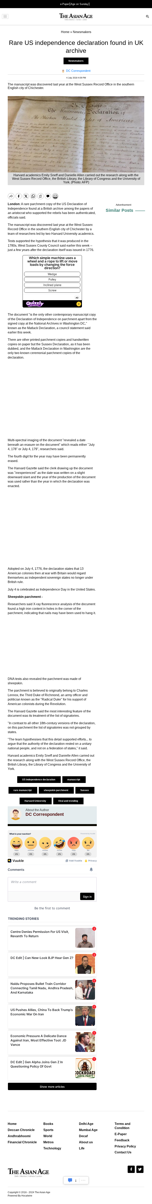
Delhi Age (86, 1123)
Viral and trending (68, 801)
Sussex (84, 790)
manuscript (74, 779)
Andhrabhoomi (19, 1136)
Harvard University (36, 801)
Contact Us (123, 1152)
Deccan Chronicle (21, 1130)
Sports (48, 1130)
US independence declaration (39, 779)
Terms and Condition (122, 1126)
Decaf (83, 1136)
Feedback (122, 1140)
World (47, 1136)
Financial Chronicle (22, 1142)
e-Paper (64, 4)
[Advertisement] (52, 399)
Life (82, 1148)
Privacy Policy (125, 1146)
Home (12, 1123)
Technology (52, 1148)
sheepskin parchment (56, 790)
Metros (48, 1142)
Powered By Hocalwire (20, 1195)
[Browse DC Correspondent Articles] (16, 814)
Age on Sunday (79, 4)
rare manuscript (22, 790)
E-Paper (121, 1134)
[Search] (147, 17)
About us (86, 1142)
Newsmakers (76, 61)
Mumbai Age (88, 1130)
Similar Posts (119, 210)
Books (48, 1123)
